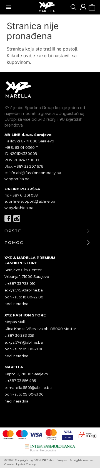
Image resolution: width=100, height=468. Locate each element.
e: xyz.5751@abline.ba (23, 290)
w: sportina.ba (16, 179)
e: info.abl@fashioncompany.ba (32, 172)
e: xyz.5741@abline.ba (23, 342)
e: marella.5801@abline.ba (28, 387)
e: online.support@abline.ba (29, 201)
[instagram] (16, 218)
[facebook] (7, 218)
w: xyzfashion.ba (18, 207)
